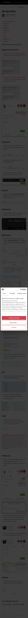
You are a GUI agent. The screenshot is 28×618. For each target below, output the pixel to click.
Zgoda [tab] (4, 293)
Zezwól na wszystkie (14, 318)
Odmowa (14, 327)
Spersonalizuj (13, 322)
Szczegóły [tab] (12, 293)
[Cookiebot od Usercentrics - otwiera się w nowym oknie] (20, 289)
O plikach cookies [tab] (21, 293)
